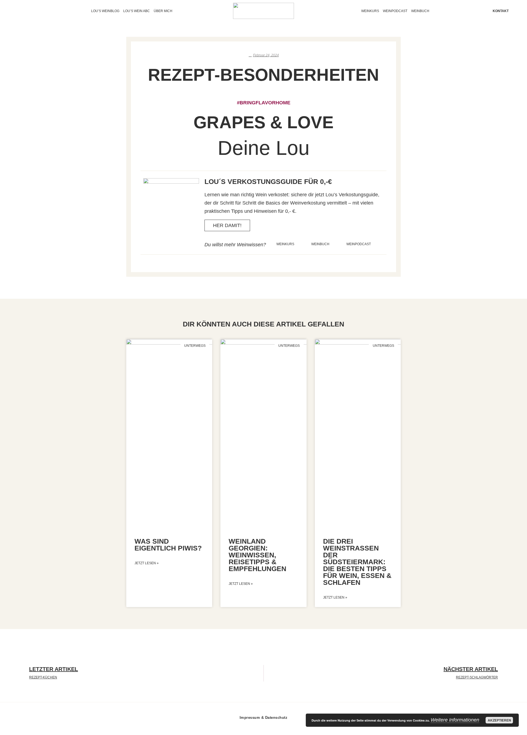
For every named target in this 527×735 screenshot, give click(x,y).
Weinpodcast (395, 11)
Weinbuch (420, 11)
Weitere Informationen (455, 720)
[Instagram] (21, 11)
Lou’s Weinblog (105, 11)
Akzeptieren (499, 720)
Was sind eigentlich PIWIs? (168, 544)
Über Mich (163, 11)
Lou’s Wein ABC (136, 11)
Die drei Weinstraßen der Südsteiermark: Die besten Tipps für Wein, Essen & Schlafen (357, 561)
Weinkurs (370, 11)
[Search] (31, 11)
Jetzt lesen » (146, 563)
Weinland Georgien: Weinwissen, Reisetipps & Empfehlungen (257, 554)
